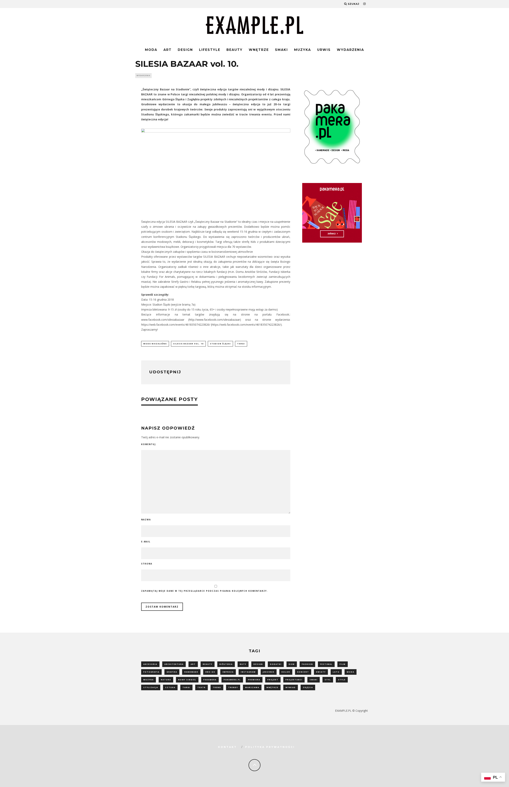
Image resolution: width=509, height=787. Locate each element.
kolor (286, 672)
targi (241, 343)
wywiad (291, 687)
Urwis (324, 50)
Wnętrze (259, 50)
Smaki (281, 50)
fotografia (151, 672)
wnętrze (272, 687)
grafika (172, 672)
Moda (151, 50)
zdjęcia (308, 687)
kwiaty (321, 672)
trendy (233, 687)
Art (167, 50)
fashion (307, 664)
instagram (248, 672)
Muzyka (302, 50)
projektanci (294, 679)
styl (328, 679)
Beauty (234, 50)
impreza (228, 672)
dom (292, 664)
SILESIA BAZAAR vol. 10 (188, 343)
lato (336, 672)
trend (217, 687)
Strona (146, 563)
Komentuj (148, 444)
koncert (303, 672)
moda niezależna (155, 343)
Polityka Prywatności (270, 746)
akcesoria (150, 664)
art (193, 664)
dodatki (276, 664)
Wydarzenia (350, 50)
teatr (201, 687)
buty (243, 664)
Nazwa (146, 519)
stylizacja (150, 687)
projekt (272, 679)
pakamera (210, 679)
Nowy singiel (187, 679)
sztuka (170, 687)
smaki (314, 679)
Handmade (191, 672)
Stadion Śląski (220, 343)
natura (166, 679)
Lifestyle (209, 50)
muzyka (148, 679)
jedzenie (268, 672)
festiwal (326, 664)
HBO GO (210, 672)
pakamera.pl (232, 679)
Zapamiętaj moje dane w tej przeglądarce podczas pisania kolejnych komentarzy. (204, 591)
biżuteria (226, 664)
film (343, 664)
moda (350, 672)
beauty (207, 664)
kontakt (227, 746)
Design (185, 50)
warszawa (252, 687)
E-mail (146, 541)
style (342, 679)
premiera (254, 679)
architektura (174, 664)
